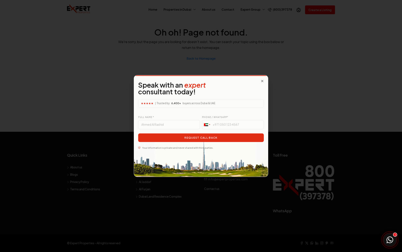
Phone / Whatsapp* (215, 117)
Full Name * (146, 117)
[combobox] (206, 124)
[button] (262, 81)
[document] (201, 126)
